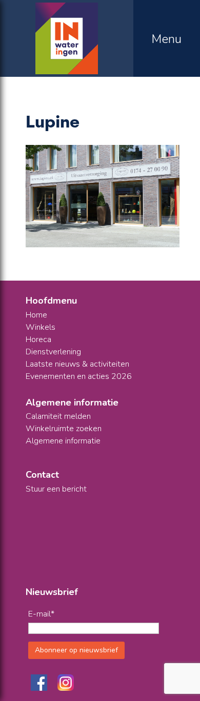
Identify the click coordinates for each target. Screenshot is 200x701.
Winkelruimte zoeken (64, 428)
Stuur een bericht (56, 489)
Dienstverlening (53, 351)
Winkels (40, 327)
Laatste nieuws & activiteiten (77, 364)
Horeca (38, 339)
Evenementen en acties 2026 (79, 376)
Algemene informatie (63, 441)
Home (36, 315)
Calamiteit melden (58, 416)
